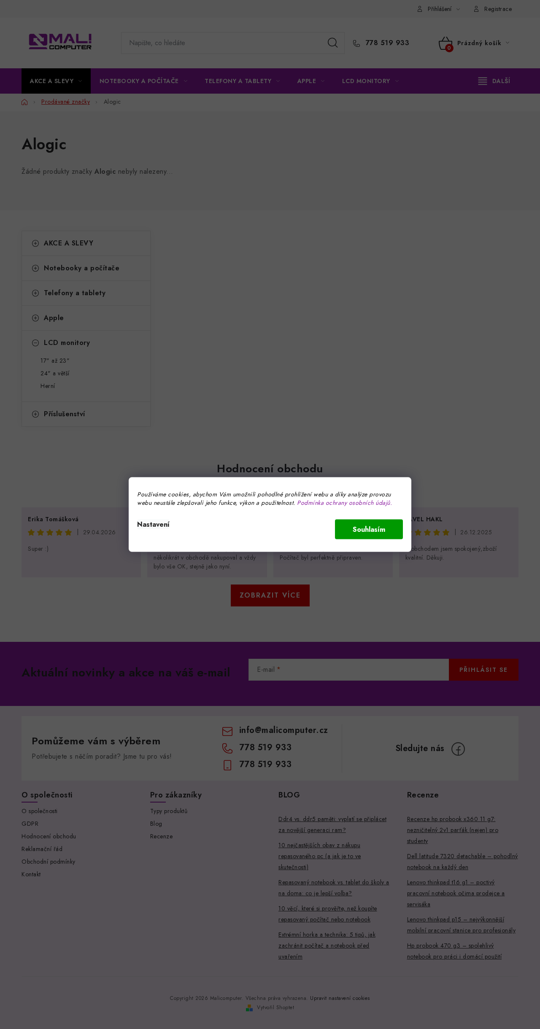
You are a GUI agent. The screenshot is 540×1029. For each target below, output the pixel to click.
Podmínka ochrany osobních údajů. (344, 502)
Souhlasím (369, 529)
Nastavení (153, 524)
